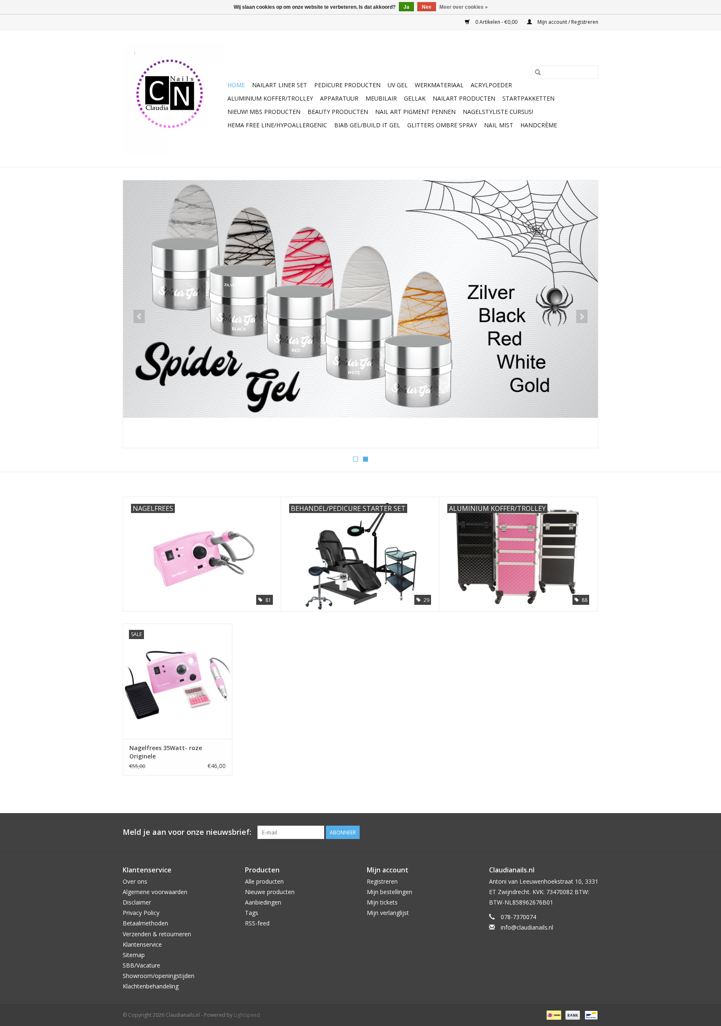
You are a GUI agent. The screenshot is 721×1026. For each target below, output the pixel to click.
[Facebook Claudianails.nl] (561, 832)
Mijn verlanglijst (388, 913)
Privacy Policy (141, 913)
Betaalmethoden (145, 923)
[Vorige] (139, 316)
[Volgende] (581, 316)
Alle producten (264, 881)
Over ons (135, 881)
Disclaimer (137, 902)
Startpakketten (528, 98)
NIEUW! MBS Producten (263, 112)
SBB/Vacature (141, 965)
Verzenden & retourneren (157, 934)
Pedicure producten (347, 85)
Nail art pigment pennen (415, 112)
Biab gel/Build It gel (367, 125)
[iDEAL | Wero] (553, 1014)
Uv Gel (398, 85)
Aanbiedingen (263, 902)
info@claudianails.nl (527, 927)
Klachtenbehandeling (151, 986)
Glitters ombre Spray (442, 125)
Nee (426, 7)
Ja (406, 7)
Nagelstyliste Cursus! (498, 112)
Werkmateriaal (439, 85)
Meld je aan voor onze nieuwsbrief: (187, 832)
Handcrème (538, 125)
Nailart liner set (279, 85)
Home (236, 85)
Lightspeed (247, 1014)
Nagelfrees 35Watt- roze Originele (165, 752)
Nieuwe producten (270, 892)
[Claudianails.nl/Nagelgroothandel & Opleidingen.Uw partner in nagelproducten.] (174, 98)
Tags (251, 913)
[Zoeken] (538, 72)
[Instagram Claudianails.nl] (591, 832)
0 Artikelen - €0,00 (496, 21)
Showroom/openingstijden (158, 976)
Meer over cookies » (463, 7)
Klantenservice (142, 944)
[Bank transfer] (571, 1014)
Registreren (382, 881)
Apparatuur (339, 98)
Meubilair (381, 98)
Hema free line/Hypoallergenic (277, 125)
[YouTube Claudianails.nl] (576, 832)
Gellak (415, 98)
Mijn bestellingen (389, 892)
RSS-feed (257, 923)
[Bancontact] (589, 1014)
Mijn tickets (382, 902)
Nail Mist (498, 125)
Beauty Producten (338, 112)
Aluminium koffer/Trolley (270, 98)
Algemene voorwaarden (155, 892)
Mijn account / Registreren (567, 21)
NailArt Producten (464, 98)
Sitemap (134, 955)
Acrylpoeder (491, 85)
